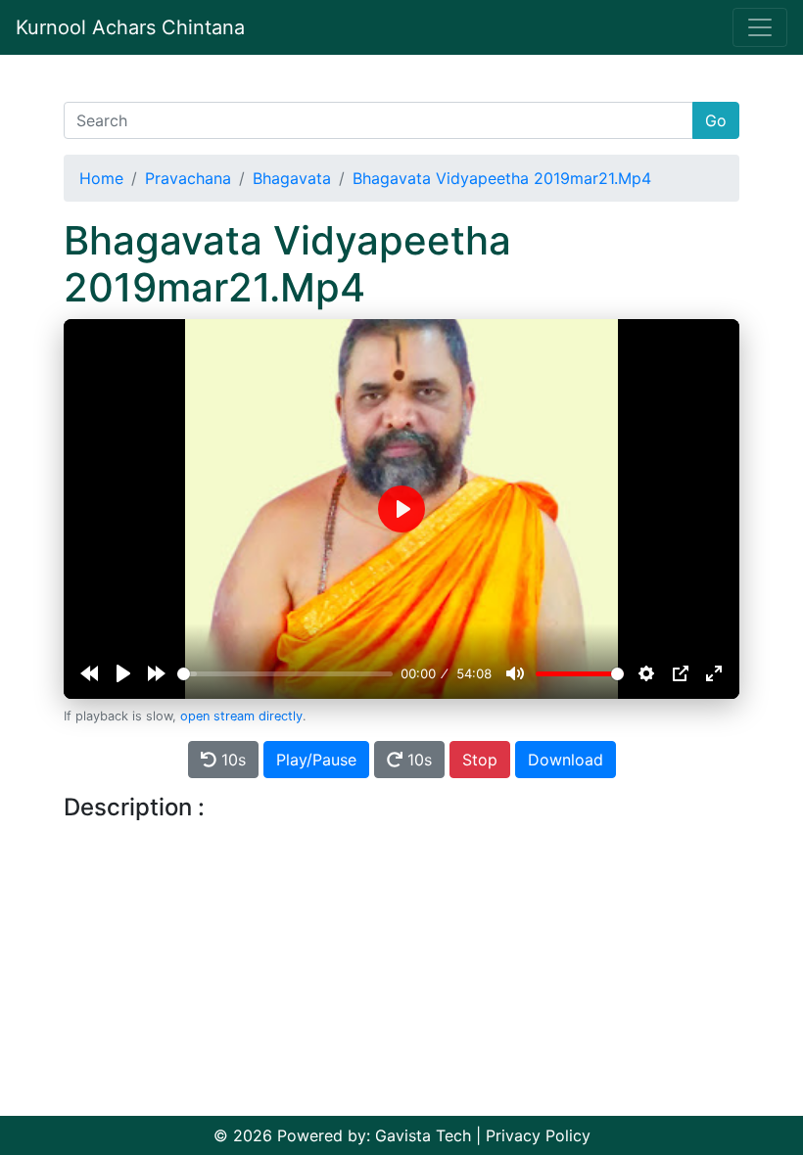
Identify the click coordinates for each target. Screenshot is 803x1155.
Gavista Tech (423, 1135)
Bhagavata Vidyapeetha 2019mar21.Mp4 (502, 178)
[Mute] (515, 673)
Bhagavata (292, 178)
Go (716, 120)
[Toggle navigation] (759, 27)
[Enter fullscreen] (714, 673)
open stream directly (241, 716)
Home (101, 178)
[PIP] (680, 673)
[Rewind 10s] (89, 673)
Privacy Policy (538, 1135)
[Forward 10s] (156, 673)
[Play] (123, 673)
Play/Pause (316, 759)
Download (565, 759)
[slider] (285, 674)
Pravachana (188, 178)
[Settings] (646, 673)
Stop (479, 759)
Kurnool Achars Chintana (130, 27)
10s (231, 759)
